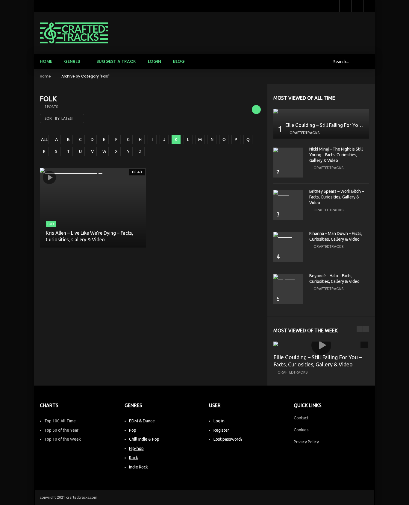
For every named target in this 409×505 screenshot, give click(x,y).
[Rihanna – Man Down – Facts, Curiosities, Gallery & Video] (288, 235)
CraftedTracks (305, 132)
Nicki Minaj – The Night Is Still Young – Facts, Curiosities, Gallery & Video (336, 155)
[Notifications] (357, 6)
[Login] (369, 6)
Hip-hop (136, 448)
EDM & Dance (142, 420)
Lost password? (228, 439)
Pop (132, 430)
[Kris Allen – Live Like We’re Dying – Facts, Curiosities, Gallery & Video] (93, 208)
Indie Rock (138, 467)
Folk (50, 224)
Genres (72, 61)
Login (154, 61)
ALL (44, 139)
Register (221, 430)
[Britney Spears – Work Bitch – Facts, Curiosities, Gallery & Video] (288, 197)
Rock (133, 457)
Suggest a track (116, 61)
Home (46, 61)
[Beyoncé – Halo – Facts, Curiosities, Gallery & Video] (288, 278)
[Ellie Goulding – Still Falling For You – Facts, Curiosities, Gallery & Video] (321, 112)
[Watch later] (345, 6)
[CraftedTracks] (74, 32)
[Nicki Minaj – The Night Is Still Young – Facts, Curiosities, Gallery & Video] (288, 151)
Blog (179, 61)
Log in (219, 420)
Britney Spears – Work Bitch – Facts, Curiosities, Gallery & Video (336, 197)
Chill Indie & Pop (144, 439)
